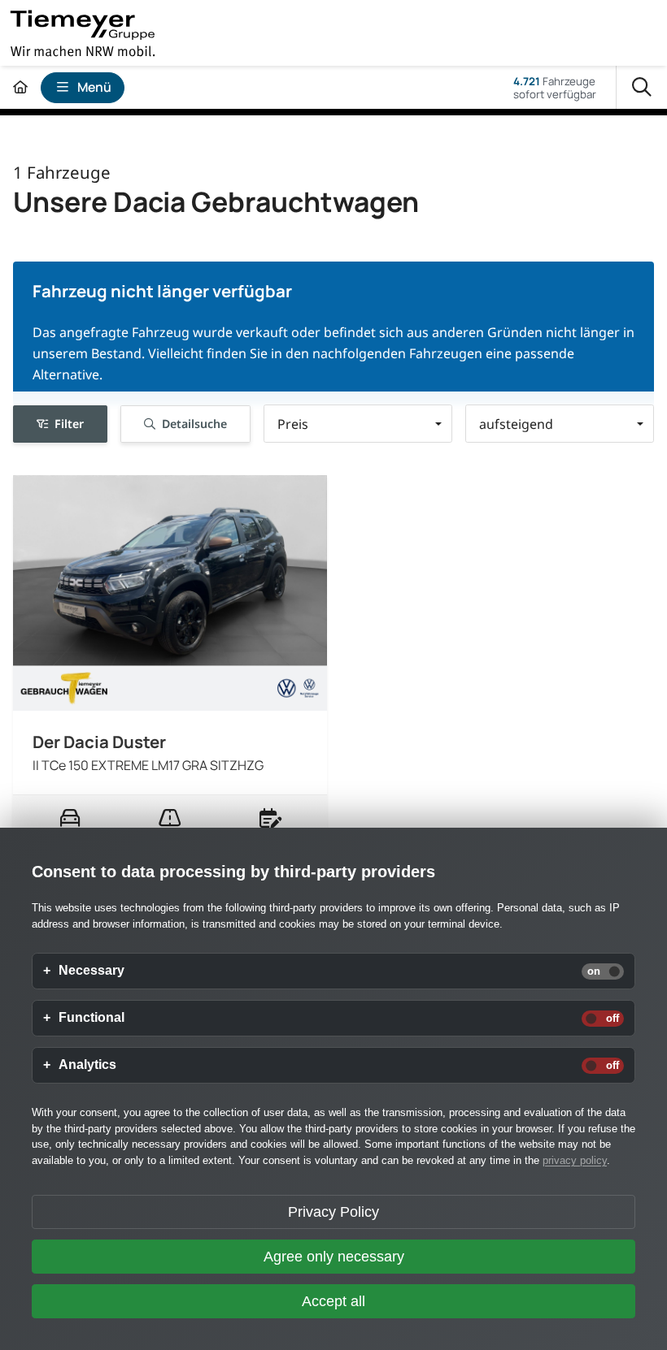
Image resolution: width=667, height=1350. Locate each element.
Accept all (333, 1301)
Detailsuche (194, 423)
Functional (91, 1017)
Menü (94, 87)
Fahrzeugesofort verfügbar (554, 88)
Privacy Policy (333, 1212)
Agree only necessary (334, 1256)
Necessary (91, 970)
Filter (69, 423)
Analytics (87, 1064)
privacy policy (575, 1160)
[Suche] (642, 87)
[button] (358, 424)
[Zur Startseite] (20, 87)
